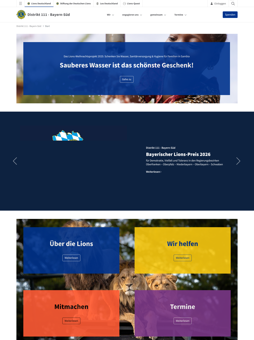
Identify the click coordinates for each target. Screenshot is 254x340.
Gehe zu (126, 79)
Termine (178, 14)
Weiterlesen (71, 258)
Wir (109, 14)
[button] (238, 161)
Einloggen (220, 3)
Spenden (230, 14)
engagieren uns (130, 14)
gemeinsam (156, 14)
